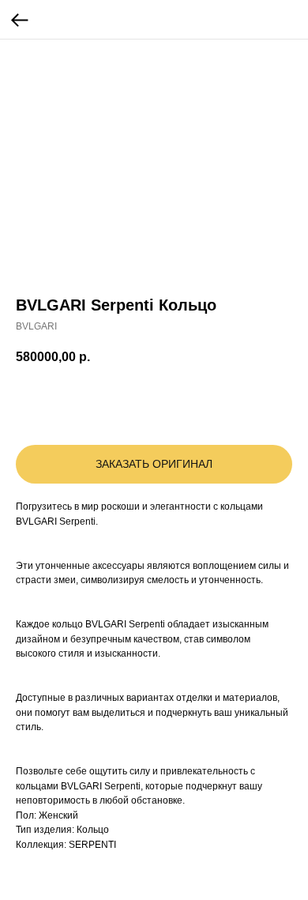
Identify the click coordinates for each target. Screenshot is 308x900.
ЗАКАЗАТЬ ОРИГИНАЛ (154, 464)
